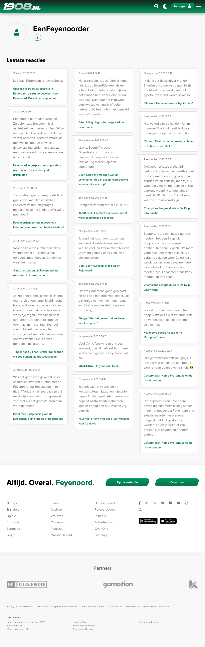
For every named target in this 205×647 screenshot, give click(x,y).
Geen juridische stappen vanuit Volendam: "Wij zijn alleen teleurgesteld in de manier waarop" (103, 179)
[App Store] (168, 521)
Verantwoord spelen (93, 606)
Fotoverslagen (105, 509)
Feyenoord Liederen (84, 625)
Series (55, 503)
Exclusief (13, 522)
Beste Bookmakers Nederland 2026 (26, 622)
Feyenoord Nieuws (83, 629)
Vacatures (177, 482)
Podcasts (57, 528)
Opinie (11, 516)
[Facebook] (141, 503)
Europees (13, 528)
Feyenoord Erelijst (149, 622)
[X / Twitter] (156, 503)
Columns (57, 522)
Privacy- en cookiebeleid (20, 606)
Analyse (56, 509)
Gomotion (163, 606)
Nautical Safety (81, 622)
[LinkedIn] (172, 503)
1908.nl (22, 6)
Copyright (113, 606)
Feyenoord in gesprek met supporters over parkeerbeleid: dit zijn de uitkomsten (37, 170)
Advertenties (104, 522)
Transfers (13, 509)
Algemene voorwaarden (65, 606)
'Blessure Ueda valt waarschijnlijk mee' (168, 103)
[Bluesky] (164, 503)
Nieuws (12, 503)
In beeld (100, 516)
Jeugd (11, 535)
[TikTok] (188, 503)
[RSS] (142, 509)
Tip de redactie (127, 482)
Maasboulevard (61, 535)
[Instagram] (149, 503)
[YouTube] (180, 503)
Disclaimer (42, 606)
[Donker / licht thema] (165, 6)
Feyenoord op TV (16, 625)
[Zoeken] (156, 6)
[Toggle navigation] (199, 6)
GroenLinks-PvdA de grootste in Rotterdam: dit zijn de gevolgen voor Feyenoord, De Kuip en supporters (36, 93)
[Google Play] (148, 521)
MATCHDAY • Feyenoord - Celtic (98, 366)
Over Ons (101, 528)
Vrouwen (57, 516)
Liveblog (101, 535)
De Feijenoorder (106, 503)
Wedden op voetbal (17, 629)
